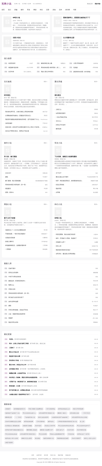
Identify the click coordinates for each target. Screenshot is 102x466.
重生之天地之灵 (14, 352)
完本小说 (52, 455)
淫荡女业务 (11, 289)
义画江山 (58, 109)
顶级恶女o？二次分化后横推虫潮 (15, 230)
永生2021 (8, 173)
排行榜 (67, 10)
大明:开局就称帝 (78, 63)
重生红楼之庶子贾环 (62, 177)
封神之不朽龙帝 (61, 125)
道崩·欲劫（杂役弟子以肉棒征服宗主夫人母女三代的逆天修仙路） (23, 127)
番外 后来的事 (44, 377)
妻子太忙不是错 (9, 218)
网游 (34, 10)
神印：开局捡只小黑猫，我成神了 (66, 238)
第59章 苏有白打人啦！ (34, 373)
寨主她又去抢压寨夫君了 (16, 297)
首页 (3, 10)
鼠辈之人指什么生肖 (90, 438)
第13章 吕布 (19, 347)
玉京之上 (58, 121)
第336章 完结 (42, 381)
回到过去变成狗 (13, 272)
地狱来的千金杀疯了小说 (12, 413)
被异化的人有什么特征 (11, 438)
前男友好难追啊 (28, 421)
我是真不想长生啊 (14, 356)
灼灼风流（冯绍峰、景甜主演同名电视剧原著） (23, 377)
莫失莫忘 (58, 95)
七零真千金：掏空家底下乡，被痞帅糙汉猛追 (23, 381)
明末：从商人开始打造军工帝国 (19, 343)
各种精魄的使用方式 (19, 409)
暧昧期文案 (8, 417)
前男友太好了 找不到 (83, 434)
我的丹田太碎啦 (13, 322)
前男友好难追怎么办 (64, 409)
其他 (54, 10)
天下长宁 (58, 173)
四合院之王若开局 (50, 425)
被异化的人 (51, 421)
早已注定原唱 (43, 434)
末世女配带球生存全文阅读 (79, 417)
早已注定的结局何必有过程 (66, 425)
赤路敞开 (7, 409)
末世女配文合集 (74, 413)
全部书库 (39, 455)
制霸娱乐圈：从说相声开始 (17, 373)
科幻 (41, 10)
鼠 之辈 (82, 421)
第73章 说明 (25, 356)
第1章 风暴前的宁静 (26, 360)
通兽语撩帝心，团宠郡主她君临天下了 (76, 18)
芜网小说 (7, 3)
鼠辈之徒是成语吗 (43, 417)
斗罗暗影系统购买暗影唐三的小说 (67, 421)
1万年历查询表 (40, 421)
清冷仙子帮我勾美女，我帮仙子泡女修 (17, 131)
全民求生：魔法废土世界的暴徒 (65, 253)
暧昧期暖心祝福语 (32, 430)
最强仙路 (58, 129)
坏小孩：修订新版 (10, 156)
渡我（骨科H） (10, 192)
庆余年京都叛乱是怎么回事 (13, 421)
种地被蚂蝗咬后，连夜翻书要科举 (15, 245)
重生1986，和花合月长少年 (17, 364)
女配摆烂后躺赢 (27, 425)
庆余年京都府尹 (76, 438)
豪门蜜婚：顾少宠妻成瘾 (13, 180)
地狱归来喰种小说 (48, 438)
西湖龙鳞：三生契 (14, 386)
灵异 (47, 10)
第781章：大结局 (38, 394)
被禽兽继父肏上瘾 (46, 63)
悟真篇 (75, 67)
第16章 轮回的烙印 (20, 339)
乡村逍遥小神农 (14, 369)
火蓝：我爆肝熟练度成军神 (16, 314)
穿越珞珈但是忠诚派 (63, 438)
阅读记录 (90, 4)
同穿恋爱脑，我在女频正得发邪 (65, 234)
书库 (74, 10)
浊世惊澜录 (8, 123)
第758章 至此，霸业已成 (37, 343)
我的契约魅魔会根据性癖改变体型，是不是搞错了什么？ (22, 119)
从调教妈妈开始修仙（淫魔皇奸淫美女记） (18, 115)
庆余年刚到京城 (81, 430)
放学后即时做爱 (13, 301)
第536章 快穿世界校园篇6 (39, 390)
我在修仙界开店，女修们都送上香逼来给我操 (19, 111)
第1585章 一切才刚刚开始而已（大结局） (33, 369)
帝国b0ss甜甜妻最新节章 (57, 434)
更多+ (45, 81)
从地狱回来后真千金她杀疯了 (60, 417)
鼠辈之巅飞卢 (60, 430)
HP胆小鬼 (16, 18)
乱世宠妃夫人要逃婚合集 (12, 425)
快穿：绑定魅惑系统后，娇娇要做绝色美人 (69, 180)
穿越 (15, 10)
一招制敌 (8, 249)
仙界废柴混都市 (61, 113)
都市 (22, 10)
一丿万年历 (18, 417)
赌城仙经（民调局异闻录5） (17, 281)
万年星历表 (71, 434)
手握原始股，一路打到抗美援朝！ (15, 234)
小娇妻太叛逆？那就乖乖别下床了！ (20, 394)
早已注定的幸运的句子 (83, 425)
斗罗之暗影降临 (50, 409)
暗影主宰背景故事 (78, 409)
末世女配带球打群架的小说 (46, 413)
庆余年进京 (38, 425)
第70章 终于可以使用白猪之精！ (30, 352)
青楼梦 (10, 318)
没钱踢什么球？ (61, 242)
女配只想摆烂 (9, 442)
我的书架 (97, 4)
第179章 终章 (32, 364)
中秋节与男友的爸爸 (14, 276)
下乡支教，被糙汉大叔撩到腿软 (66, 156)
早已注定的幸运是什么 (29, 413)
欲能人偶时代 (9, 241)
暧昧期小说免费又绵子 (46, 430)
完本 (60, 10)
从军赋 (58, 192)
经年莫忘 (7, 95)
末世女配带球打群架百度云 (28, 434)
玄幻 (9, 10)
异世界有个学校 (14, 360)
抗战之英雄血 (60, 184)
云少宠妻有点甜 (68, 38)
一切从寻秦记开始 (61, 117)
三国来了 (12, 347)
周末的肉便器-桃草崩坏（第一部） (16, 184)
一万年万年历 (86, 413)
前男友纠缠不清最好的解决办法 (14, 430)
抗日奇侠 (11, 71)
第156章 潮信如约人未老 (29, 386)
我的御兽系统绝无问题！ (63, 250)
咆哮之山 (11, 285)
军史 (28, 10)
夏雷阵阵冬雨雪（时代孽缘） (82, 71)
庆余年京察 (70, 430)
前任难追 (37, 438)
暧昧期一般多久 (62, 413)
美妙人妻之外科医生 (47, 71)
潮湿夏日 (8, 188)
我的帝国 (58, 188)
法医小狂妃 (17, 38)
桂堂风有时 (11, 63)
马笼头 (11, 339)
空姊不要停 (11, 268)
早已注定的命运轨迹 (11, 434)
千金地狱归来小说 (30, 417)
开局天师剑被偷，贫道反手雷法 (18, 310)
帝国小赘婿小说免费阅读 (35, 409)
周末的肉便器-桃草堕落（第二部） (51, 67)
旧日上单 (58, 246)
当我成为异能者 (10, 237)
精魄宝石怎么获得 (26, 438)
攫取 (6, 177)
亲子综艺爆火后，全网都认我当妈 (19, 390)
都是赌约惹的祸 (13, 67)
